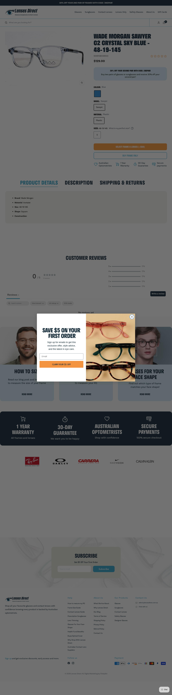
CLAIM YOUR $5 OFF (61, 364)
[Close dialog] (132, 317)
